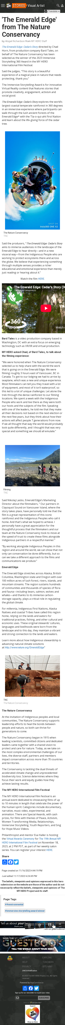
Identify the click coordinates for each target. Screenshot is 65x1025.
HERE (49, 850)
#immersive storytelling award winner (25, 911)
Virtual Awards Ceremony (20, 838)
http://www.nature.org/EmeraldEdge (24, 647)
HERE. (41, 278)
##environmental (14, 904)
